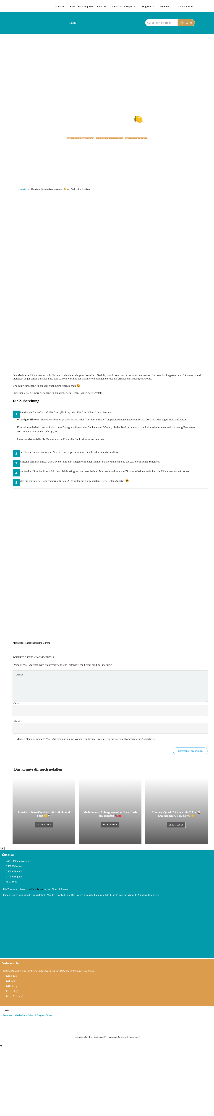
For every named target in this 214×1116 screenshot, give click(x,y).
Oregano (40, 1015)
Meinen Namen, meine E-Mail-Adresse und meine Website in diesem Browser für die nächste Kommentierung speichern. (85, 738)
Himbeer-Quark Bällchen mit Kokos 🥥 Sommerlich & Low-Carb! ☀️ (176, 811)
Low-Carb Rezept (35, 889)
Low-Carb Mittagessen (109, 138)
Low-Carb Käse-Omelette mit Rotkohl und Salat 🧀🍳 (44, 811)
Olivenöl (32, 1015)
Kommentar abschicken (190, 751)
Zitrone (49, 1015)
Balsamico (7, 1015)
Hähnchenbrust (20, 1015)
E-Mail (17, 721)
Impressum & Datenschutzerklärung (124, 1037)
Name (16, 703)
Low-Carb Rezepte (136, 138)
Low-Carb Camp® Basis (80, 138)
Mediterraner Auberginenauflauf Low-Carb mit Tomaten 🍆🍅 (110, 811)
